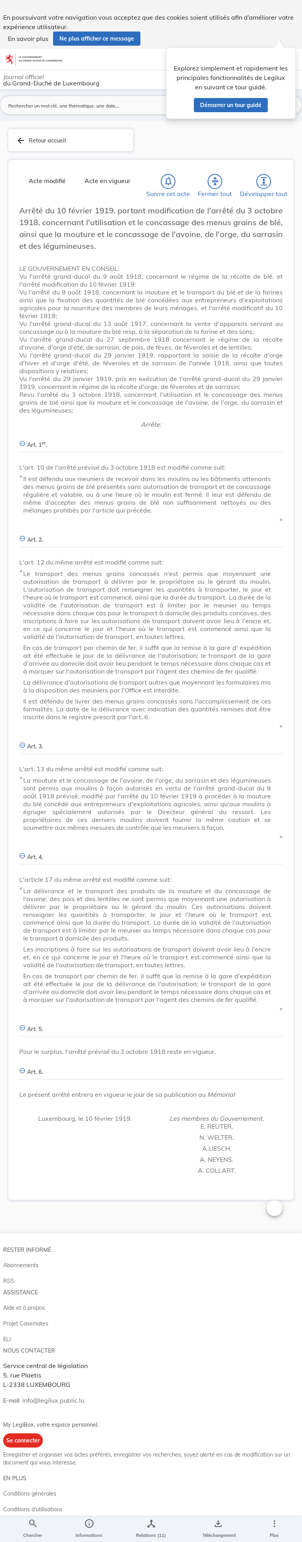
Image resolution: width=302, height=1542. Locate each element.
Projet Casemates (25, 1323)
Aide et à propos (24, 1307)
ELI (7, 1339)
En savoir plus (28, 39)
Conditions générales (29, 1493)
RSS (8, 1281)
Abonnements (21, 1265)
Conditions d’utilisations (33, 1509)
